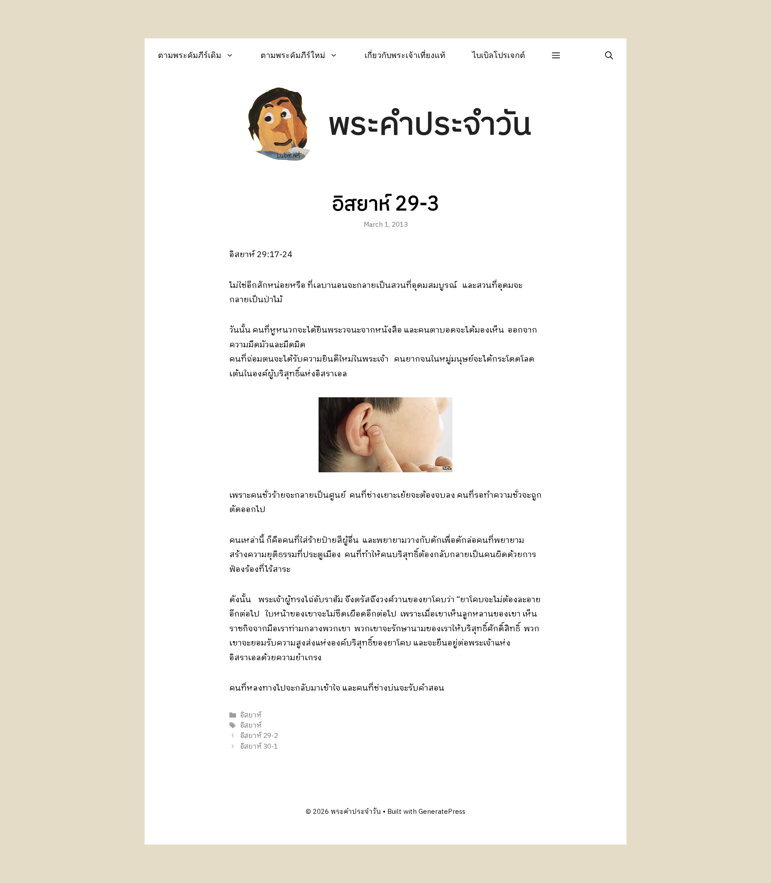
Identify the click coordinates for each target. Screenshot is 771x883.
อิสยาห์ (250, 715)
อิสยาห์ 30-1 (259, 746)
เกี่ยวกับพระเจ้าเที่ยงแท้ (405, 55)
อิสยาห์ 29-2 (259, 736)
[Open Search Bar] (609, 55)
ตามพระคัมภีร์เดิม (189, 55)
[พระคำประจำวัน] (280, 125)
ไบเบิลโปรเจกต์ (498, 55)
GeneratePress (442, 811)
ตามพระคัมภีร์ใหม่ (293, 55)
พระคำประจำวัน (429, 125)
